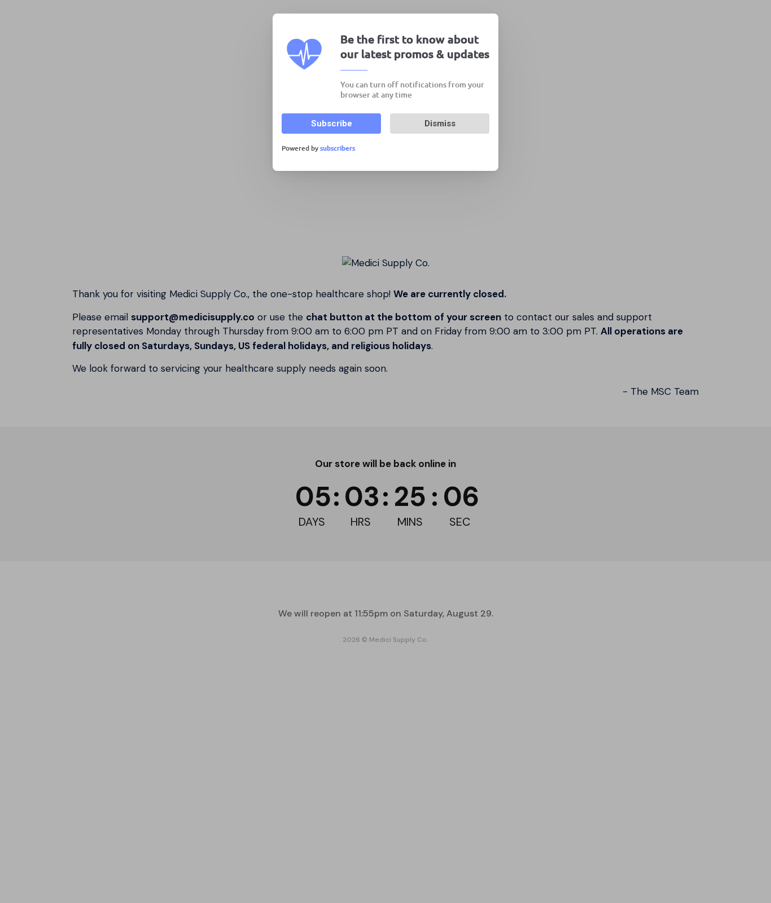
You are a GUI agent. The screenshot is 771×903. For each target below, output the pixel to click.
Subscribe (331, 123)
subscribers (337, 148)
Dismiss (439, 123)
